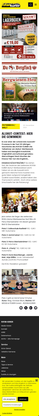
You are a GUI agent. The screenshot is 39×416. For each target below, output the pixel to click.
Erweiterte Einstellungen (12, 405)
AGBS (3, 332)
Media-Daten (6, 326)
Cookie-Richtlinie (7, 413)
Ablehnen (23, 399)
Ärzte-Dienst (6, 348)
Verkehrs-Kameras (8, 352)
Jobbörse (4, 368)
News (3, 361)
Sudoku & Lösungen (8, 374)
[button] (37, 380)
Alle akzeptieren (9, 399)
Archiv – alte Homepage (10, 339)
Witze (3, 371)
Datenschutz (6, 335)
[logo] (11, 4)
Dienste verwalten (19, 409)
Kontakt (4, 329)
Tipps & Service (7, 365)
